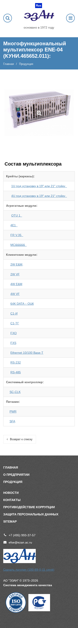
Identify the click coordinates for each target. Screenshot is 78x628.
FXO (13, 333)
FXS (13, 343)
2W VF (15, 274)
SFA (12, 421)
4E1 (14, 225)
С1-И (14, 313)
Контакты (12, 500)
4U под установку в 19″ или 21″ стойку (39, 196)
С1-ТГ (14, 323)
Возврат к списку (21, 439)
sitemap (10, 521)
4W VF (15, 294)
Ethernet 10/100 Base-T (26, 352)
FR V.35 (16, 235)
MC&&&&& (18, 245)
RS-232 (15, 362)
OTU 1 (16, 215)
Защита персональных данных (30, 514)
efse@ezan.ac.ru (20, 542)
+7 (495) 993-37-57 (22, 535)
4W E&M (16, 284)
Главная (8, 64)
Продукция (12, 482)
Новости (11, 492)
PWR (13, 411)
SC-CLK (15, 392)
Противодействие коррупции (29, 507)
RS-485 (15, 372)
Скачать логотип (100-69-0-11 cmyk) (28, 569)
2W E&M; (16, 264)
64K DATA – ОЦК (22, 303)
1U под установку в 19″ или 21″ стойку (39, 186)
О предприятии (16, 474)
